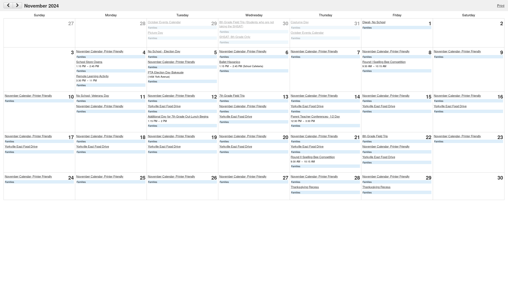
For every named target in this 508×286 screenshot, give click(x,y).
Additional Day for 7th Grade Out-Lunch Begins (178, 116)
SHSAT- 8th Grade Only (234, 37)
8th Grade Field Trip (375, 136)
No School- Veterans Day (92, 95)
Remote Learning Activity (92, 76)
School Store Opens (89, 62)
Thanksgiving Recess (305, 187)
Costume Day (300, 22)
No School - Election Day (164, 51)
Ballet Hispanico (229, 62)
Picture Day (155, 32)
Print (500, 5)
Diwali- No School (373, 22)
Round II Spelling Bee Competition (313, 157)
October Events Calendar (164, 22)
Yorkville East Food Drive (164, 106)
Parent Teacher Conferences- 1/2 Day (315, 116)
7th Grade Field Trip (232, 95)
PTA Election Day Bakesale (166, 72)
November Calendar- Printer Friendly (99, 51)
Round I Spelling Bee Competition (384, 62)
